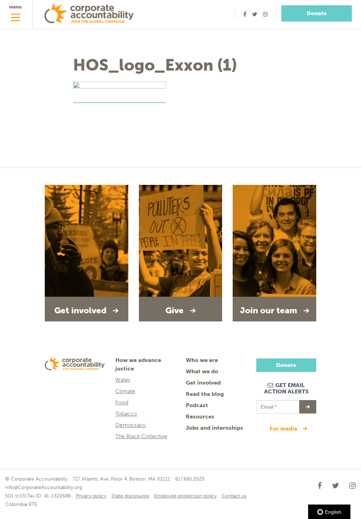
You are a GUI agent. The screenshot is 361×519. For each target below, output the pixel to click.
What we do (202, 371)
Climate (125, 391)
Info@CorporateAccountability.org (43, 487)
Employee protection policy (185, 496)
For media (284, 428)
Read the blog (205, 394)
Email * (268, 404)
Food (121, 402)
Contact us (234, 496)
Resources (200, 416)
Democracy (131, 425)
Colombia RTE (21, 504)
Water (122, 379)
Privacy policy (91, 496)
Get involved (203, 382)
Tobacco (126, 413)
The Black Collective (141, 436)
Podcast (197, 405)
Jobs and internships (214, 427)
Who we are (202, 360)
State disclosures (130, 496)
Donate (317, 13)
